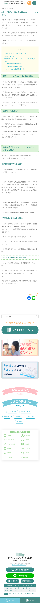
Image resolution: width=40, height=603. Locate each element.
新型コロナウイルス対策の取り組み (15, 53)
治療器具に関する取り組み (15, 66)
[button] (36, 316)
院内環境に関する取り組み (15, 64)
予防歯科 (7, 416)
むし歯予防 (18, 416)
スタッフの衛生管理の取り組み (16, 69)
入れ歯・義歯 (30, 416)
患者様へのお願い (10, 56)
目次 (17, 50)
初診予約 (31, 600)
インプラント (12, 411)
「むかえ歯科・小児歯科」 (19, 565)
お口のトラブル (25, 411)
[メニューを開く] (34, 3)
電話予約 (11, 600)
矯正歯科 (19, 421)
